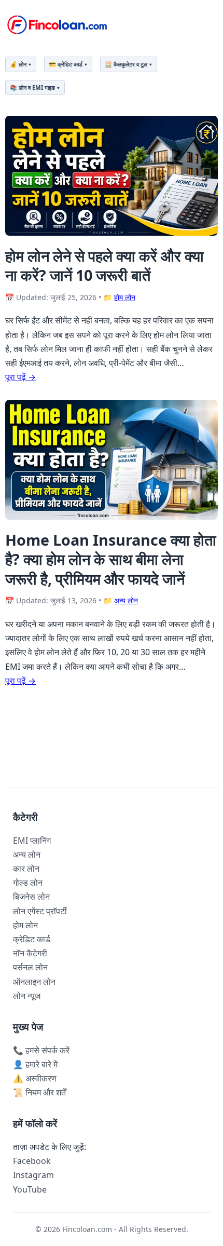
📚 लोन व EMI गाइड (32, 87)
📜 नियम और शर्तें (39, 1092)
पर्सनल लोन (30, 967)
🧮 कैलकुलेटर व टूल (126, 64)
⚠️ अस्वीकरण (35, 1078)
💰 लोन (18, 64)
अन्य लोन (126, 600)
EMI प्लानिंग (32, 840)
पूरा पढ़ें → (20, 377)
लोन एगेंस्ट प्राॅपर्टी (40, 911)
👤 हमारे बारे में (35, 1064)
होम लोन (124, 297)
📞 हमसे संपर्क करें (41, 1050)
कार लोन (26, 868)
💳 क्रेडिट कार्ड (65, 64)
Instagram (33, 1175)
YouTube (30, 1189)
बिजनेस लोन (31, 896)
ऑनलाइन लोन (34, 981)
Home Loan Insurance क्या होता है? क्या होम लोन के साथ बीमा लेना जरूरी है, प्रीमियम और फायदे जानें (110, 559)
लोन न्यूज (26, 995)
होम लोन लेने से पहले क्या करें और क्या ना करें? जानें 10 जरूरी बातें (104, 265)
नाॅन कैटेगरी (30, 953)
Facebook (32, 1161)
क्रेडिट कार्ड (31, 939)
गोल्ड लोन (28, 882)
